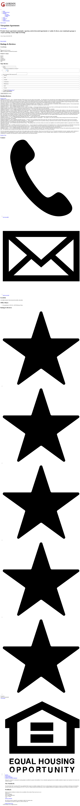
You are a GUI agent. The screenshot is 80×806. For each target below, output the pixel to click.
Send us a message (8, 798)
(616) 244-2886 (3, 28)
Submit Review (9, 91)
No (7, 71)
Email (4, 67)
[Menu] (0, 9)
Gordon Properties (6, 20)
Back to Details (3, 41)
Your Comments (6, 74)
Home (4, 11)
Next (5, 98)
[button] (42, 773)
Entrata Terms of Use (9, 803)
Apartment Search (6, 12)
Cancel (4, 91)
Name (4, 66)
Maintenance (7, 15)
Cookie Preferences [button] (8, 776)
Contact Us (5, 18)
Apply (4, 17)
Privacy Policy (8, 775)
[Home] (8, 8)
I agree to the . (9, 90)
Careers (4, 19)
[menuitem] (41, 11)
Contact (6, 16)
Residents (4, 13)
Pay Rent (7, 14)
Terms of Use (11, 90)
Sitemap (6, 774)
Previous (2, 98)
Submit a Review (4, 93)
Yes (8, 70)
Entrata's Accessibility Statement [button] (11, 778)
